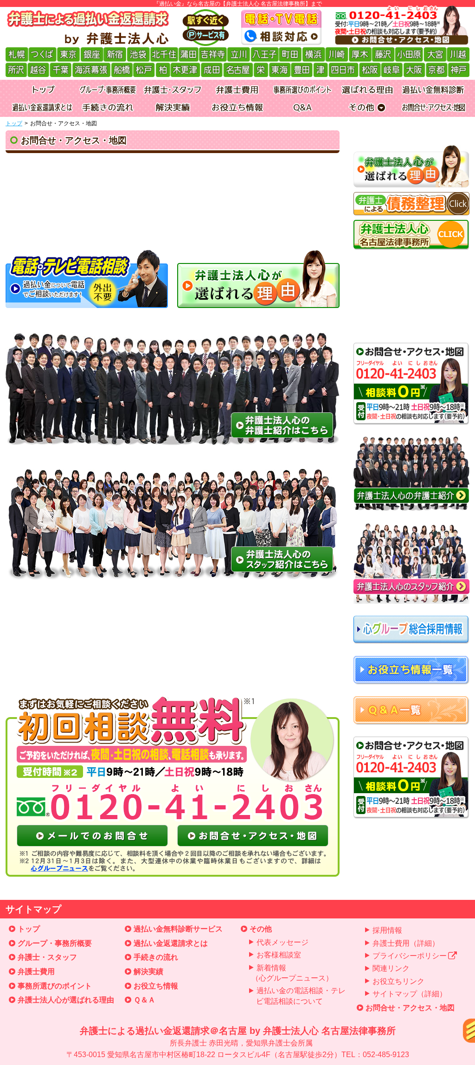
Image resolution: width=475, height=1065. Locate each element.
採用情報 (387, 930)
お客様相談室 (279, 955)
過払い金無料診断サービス (178, 929)
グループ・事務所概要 (55, 943)
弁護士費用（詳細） (405, 943)
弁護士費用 (36, 971)
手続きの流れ (156, 957)
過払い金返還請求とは (171, 943)
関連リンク (391, 968)
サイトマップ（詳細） (409, 994)
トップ (14, 123)
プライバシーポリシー (409, 956)
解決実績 (148, 971)
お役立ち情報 (156, 986)
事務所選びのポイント (55, 986)
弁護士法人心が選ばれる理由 (66, 1000)
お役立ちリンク (398, 981)
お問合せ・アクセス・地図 (410, 1008)
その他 (261, 929)
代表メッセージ (282, 942)
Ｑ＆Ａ (144, 1000)
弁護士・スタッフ (47, 957)
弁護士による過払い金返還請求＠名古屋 (237, 1042)
